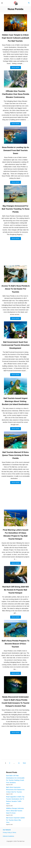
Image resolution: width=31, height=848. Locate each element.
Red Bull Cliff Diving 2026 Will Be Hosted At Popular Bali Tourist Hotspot (15, 590)
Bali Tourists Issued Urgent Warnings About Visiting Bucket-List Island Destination (15, 401)
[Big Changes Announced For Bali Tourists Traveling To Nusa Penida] (15, 194)
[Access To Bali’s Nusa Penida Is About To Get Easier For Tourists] (15, 274)
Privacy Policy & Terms (9, 832)
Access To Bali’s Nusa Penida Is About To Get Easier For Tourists (16, 289)
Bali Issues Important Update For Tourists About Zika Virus (15, 820)
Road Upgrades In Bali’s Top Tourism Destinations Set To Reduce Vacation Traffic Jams (15, 800)
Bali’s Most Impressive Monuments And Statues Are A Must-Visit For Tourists (15, 790)
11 (19, 763)
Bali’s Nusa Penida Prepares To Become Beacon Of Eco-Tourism (15, 644)
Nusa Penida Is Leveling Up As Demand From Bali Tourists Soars (15, 150)
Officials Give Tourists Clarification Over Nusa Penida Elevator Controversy (15, 94)
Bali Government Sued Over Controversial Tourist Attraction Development (15, 345)
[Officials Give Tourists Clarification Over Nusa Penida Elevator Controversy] (15, 79)
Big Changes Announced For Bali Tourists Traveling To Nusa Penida (15, 209)
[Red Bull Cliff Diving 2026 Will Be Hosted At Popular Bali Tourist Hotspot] (15, 575)
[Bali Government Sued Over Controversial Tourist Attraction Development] (15, 330)
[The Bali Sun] (15, 3)
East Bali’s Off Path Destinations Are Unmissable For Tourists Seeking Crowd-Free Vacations (15, 779)
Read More (16, 68)
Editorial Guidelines (8, 836)
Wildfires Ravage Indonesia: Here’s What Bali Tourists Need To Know (15, 811)
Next (24, 763)
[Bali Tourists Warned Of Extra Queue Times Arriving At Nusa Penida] (15, 441)
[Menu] (2, 3)
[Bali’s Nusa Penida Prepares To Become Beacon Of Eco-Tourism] (15, 629)
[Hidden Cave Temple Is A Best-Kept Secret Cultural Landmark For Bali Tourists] (15, 23)
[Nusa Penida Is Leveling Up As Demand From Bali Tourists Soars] (15, 136)
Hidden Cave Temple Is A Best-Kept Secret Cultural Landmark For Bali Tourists (15, 38)
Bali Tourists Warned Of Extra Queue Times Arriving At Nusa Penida (15, 455)
